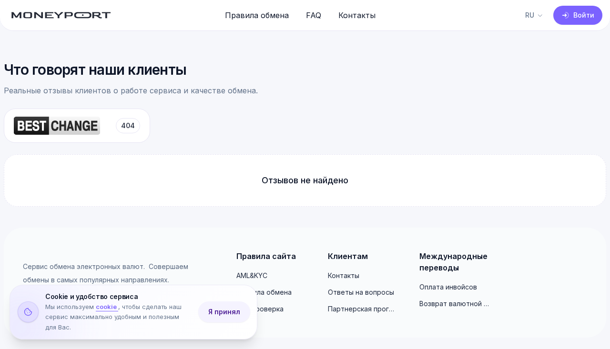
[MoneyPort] (61, 15)
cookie (107, 307)
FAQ (313, 15)
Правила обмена (257, 15)
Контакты (357, 15)
